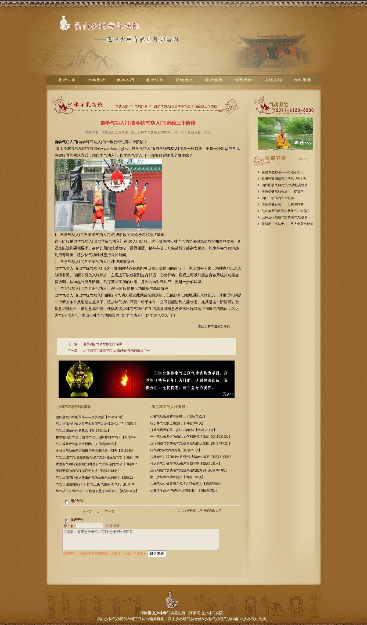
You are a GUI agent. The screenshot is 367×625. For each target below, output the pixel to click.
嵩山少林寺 (157, 613)
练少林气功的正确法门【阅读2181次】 (177, 423)
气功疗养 (141, 106)
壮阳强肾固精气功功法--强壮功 (284, 179)
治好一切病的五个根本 (278, 198)
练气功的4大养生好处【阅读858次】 (176, 450)
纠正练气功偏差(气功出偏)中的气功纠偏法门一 (116, 350)
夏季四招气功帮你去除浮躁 (102, 344)
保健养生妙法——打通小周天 (283, 172)
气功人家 (121, 106)
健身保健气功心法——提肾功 (283, 191)
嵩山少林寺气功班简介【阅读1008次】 (177, 477)
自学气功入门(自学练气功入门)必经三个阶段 (185, 106)
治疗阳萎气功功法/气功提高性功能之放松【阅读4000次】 (191, 443)
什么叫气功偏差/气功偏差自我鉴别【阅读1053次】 (186, 463)
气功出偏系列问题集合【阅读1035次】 (83, 430)
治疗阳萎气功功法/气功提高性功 (285, 185)
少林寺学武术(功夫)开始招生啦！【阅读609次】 (184, 490)
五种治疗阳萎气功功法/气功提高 (285, 217)
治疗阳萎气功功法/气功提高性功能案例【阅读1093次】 (189, 470)
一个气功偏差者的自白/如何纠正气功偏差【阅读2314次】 (191, 437)
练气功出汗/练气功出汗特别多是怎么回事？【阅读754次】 (97, 491)
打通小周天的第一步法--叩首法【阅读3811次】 (183, 430)
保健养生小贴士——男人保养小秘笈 (287, 224)
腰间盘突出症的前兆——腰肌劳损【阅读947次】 (90, 417)
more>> (303, 159)
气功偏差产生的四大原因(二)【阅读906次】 (87, 444)
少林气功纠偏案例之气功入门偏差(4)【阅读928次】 (186, 484)
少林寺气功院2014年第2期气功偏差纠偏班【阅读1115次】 (191, 457)
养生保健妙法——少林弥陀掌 (283, 204)
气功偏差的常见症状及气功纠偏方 (286, 211)
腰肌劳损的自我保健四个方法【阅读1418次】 (88, 471)
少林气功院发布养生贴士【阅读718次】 (178, 416)
